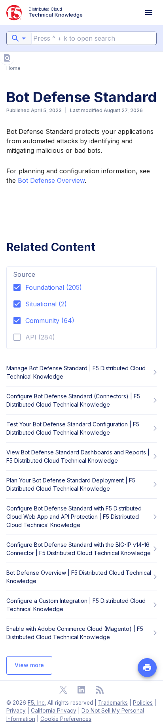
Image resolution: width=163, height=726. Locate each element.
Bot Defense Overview (51, 180)
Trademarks (113, 703)
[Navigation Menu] (149, 13)
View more (29, 665)
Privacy (16, 710)
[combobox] (19, 38)
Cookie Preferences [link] (65, 719)
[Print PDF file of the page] (147, 667)
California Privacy (53, 710)
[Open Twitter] (63, 690)
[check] (7, 57)
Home (13, 68)
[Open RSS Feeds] (100, 690)
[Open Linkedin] (81, 690)
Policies (143, 703)
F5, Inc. (37, 703)
